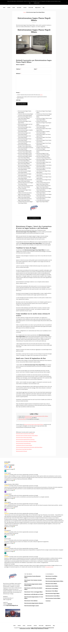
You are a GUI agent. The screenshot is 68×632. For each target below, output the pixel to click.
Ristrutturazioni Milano (51, 578)
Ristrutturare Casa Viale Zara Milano (24, 449)
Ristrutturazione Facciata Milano (53, 598)
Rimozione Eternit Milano (51, 583)
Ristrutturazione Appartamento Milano (54, 581)
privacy (41, 94)
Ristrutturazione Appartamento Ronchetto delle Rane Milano (29, 447)
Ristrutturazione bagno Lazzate (31, 605)
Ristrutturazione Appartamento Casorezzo (25, 439)
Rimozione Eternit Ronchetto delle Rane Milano (26, 441)
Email (35, 69)
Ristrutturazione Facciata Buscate (23, 443)
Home (24, 12)
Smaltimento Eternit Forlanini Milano (24, 445)
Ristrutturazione (22, 419)
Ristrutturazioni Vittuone (21, 451)
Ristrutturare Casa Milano (51, 576)
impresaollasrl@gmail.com (12, 605)
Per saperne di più (49, 567)
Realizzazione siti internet (25, 628)
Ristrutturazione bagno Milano (52, 593)
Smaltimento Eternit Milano (52, 586)
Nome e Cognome (20, 64)
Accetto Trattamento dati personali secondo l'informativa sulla (30, 94)
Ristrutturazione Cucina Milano (53, 595)
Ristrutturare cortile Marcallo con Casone (33, 594)
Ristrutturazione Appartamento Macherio (33, 603)
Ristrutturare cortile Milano (52, 588)
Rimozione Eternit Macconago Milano (24, 437)
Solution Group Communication (37, 628)
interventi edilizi (28, 417)
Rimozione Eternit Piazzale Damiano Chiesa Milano (27, 435)
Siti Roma (46, 628)
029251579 (9, 604)
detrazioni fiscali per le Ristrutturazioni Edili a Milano (36, 416)
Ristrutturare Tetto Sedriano (30, 600)
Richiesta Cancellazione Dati (48, 627)
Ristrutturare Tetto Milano (52, 591)
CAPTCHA (18, 100)
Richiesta (18, 73)
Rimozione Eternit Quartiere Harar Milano (25, 433)
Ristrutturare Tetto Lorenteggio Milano (33, 591)
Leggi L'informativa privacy (36, 627)
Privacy (18, 92)
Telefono (18, 69)
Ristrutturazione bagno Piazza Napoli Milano (33, 424)
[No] (66, 2)
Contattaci (48, 600)
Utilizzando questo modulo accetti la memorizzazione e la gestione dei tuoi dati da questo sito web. (32, 97)
